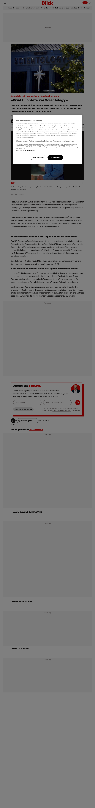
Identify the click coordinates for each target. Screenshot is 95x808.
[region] (47, 139)
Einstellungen (38, 157)
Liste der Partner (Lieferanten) (25, 150)
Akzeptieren (55, 157)
